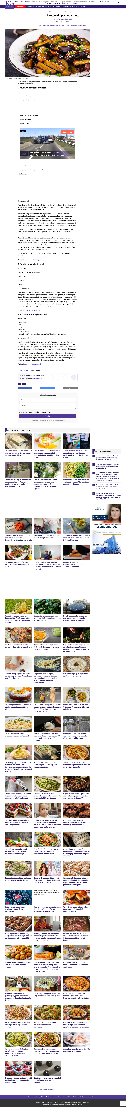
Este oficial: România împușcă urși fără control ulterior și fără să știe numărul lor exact (75, 735)
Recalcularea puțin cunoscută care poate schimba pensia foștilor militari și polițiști (75, 618)
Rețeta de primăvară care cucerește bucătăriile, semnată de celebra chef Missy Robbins (47, 795)
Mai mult (73, 3)
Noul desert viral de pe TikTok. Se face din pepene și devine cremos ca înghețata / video (18, 453)
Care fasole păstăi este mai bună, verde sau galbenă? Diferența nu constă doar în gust (76, 481)
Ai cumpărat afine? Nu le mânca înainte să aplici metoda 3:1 (47, 536)
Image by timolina (25, 370)
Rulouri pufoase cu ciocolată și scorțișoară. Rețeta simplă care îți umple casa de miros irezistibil (18, 935)
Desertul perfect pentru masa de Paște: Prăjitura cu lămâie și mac (47, 994)
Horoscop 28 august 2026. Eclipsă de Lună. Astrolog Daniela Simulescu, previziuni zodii (107, 466)
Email (71, 388)
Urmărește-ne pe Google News (78, 25)
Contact (75, 1097)
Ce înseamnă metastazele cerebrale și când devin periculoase (15, 909)
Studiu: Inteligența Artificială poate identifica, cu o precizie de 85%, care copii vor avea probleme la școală (47, 565)
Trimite (47, 416)
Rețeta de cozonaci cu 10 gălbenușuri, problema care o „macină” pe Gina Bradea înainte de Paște (18, 996)
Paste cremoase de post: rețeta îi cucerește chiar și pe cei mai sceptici (17, 1024)
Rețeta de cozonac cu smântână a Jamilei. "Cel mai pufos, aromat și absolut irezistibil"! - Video (47, 909)
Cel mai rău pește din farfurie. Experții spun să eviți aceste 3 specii (17, 564)
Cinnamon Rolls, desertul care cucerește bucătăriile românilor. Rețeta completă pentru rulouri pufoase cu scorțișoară (76, 881)
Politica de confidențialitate (35, 1097)
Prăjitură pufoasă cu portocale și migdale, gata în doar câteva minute (18, 707)
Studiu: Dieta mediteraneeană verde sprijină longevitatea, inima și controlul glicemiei (47, 618)
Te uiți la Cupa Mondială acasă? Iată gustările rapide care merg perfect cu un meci (46, 647)
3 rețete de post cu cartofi (32, 310)
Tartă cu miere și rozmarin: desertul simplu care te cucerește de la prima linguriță (76, 764)
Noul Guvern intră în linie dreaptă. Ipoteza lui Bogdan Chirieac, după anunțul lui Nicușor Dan (107, 458)
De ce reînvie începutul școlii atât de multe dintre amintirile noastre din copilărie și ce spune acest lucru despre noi (47, 708)
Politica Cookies (50, 1097)
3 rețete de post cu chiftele (32, 364)
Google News (37, 378)
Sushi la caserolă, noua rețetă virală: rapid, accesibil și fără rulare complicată (46, 764)
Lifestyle (57, 11)
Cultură (107, 2)
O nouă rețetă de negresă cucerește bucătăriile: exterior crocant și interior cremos (75, 822)
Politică (27, 2)
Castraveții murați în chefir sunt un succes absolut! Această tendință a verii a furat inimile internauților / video (18, 482)
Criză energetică (44, 2)
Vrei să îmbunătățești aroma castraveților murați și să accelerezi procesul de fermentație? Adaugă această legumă (45, 484)
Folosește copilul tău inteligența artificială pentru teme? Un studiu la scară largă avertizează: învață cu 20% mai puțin (47, 936)
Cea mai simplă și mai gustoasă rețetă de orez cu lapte (76, 674)
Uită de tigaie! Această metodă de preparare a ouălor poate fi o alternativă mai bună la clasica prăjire (47, 454)
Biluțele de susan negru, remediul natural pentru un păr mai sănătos (47, 1080)
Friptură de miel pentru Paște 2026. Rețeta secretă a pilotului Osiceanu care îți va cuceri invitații (75, 936)
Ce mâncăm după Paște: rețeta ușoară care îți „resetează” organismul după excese (46, 851)
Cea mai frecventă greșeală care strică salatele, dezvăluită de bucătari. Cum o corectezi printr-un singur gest (76, 648)
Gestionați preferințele (64, 1097)
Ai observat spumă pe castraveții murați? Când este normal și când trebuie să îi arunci (76, 537)
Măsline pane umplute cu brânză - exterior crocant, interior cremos (18, 964)
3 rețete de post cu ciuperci (32, 260)
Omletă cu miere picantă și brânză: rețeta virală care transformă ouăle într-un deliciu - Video (76, 996)
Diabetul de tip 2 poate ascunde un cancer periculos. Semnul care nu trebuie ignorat (18, 675)
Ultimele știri (19, 2)
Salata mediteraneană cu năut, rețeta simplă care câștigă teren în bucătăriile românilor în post (46, 1051)
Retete (62, 11)
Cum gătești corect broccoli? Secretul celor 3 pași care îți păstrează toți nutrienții (16, 851)
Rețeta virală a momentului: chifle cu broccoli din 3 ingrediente (45, 1024)
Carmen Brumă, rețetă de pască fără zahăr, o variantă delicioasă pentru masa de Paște (47, 880)
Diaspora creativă (65, 2)
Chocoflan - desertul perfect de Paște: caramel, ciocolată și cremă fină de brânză (75, 909)
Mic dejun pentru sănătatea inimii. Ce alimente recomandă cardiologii (75, 964)
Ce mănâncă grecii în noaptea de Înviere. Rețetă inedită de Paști (18, 879)
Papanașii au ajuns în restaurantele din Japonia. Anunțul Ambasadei (73, 564)
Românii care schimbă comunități (84, 2)
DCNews (9, 5)
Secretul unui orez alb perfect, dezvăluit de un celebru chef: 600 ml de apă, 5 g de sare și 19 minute (47, 736)
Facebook (26, 388)
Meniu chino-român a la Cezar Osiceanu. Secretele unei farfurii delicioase (76, 707)
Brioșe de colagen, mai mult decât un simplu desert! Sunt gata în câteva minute (18, 1080)
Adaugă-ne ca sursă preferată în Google (53, 25)
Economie (54, 2)
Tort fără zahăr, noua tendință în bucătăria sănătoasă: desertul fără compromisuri (18, 822)
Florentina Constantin (65, 19)
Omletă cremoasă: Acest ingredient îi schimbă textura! (17, 734)
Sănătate (100, 2)
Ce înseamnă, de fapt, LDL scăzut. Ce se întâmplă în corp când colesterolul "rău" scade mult (18, 795)
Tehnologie (56, 3)
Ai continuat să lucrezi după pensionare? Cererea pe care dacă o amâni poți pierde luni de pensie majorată (76, 852)
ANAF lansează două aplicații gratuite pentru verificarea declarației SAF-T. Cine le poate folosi (75, 454)
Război (34, 2)
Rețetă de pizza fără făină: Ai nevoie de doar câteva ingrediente (18, 646)
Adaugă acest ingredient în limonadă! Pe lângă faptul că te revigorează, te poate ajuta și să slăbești (17, 619)
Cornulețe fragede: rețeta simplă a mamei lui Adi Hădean (76, 1050)
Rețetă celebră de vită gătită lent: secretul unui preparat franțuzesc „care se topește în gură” (76, 795)
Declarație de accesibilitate (87, 1097)
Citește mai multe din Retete (47, 1089)
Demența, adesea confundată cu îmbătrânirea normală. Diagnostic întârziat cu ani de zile (18, 537)
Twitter (49, 388)
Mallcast (65, 3)
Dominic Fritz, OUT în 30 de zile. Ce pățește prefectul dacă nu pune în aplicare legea (49, 6)
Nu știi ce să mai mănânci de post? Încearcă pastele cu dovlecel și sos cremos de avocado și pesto (16, 1052)
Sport (49, 3)
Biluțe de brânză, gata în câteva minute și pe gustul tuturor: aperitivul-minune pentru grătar (76, 1024)
